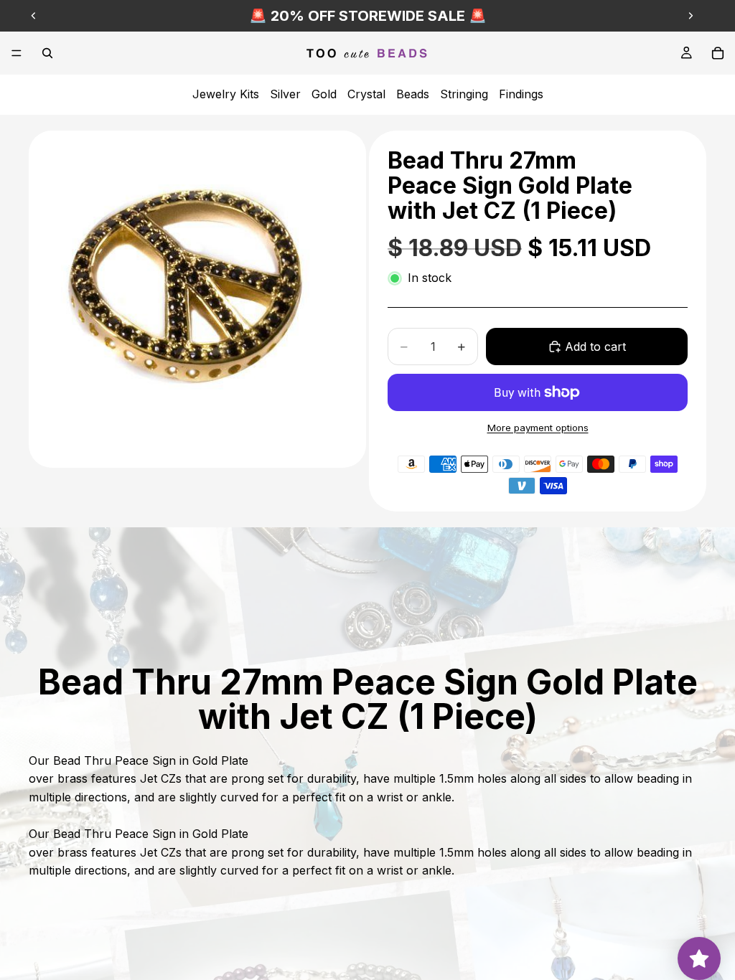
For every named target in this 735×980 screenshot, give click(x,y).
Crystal (366, 94)
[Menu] (16, 53)
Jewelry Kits (225, 94)
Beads (412, 94)
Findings (521, 94)
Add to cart (595, 346)
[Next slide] (690, 16)
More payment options (538, 427)
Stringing (464, 94)
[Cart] (718, 53)
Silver (285, 94)
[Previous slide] (34, 16)
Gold (324, 94)
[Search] (47, 53)
